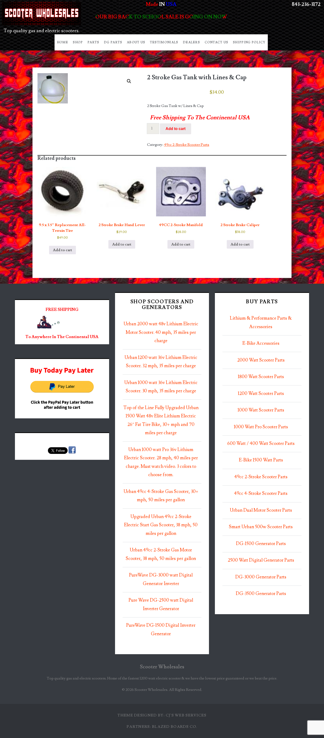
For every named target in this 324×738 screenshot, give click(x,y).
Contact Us (216, 42)
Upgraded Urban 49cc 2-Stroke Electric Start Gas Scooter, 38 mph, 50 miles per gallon (161, 525)
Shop (78, 42)
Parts (93, 42)
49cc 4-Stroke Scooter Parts (260, 493)
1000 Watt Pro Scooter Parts (261, 427)
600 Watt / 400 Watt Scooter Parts (261, 444)
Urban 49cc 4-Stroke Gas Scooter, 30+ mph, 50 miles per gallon (161, 496)
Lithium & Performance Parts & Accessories (261, 322)
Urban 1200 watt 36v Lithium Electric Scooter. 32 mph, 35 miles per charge (161, 362)
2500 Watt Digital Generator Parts (261, 560)
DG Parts (113, 42)
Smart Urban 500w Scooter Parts (261, 527)
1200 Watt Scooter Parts (261, 394)
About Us (136, 42)
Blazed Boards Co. (174, 726)
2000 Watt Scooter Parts (261, 360)
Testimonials (164, 42)
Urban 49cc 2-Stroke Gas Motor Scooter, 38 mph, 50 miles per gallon (161, 554)
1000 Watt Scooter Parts (261, 410)
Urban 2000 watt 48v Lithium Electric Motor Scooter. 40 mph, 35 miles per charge (161, 332)
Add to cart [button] (62, 250)
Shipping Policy (249, 42)
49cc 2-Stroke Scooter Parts (186, 144)
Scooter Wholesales (162, 667)
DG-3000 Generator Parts (260, 577)
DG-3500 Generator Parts (261, 594)
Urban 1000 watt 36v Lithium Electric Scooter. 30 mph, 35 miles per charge (161, 387)
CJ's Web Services (186, 715)
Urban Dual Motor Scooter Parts (261, 510)
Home (62, 42)
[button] (129, 81)
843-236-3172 (306, 4)
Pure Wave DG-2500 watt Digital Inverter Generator (161, 604)
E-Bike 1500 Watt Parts (261, 460)
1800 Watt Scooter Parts (261, 377)
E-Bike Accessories (260, 343)
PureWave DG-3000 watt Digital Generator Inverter (161, 579)
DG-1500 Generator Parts (261, 544)
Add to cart (175, 129)
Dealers (191, 42)
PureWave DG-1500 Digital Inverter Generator (160, 629)
